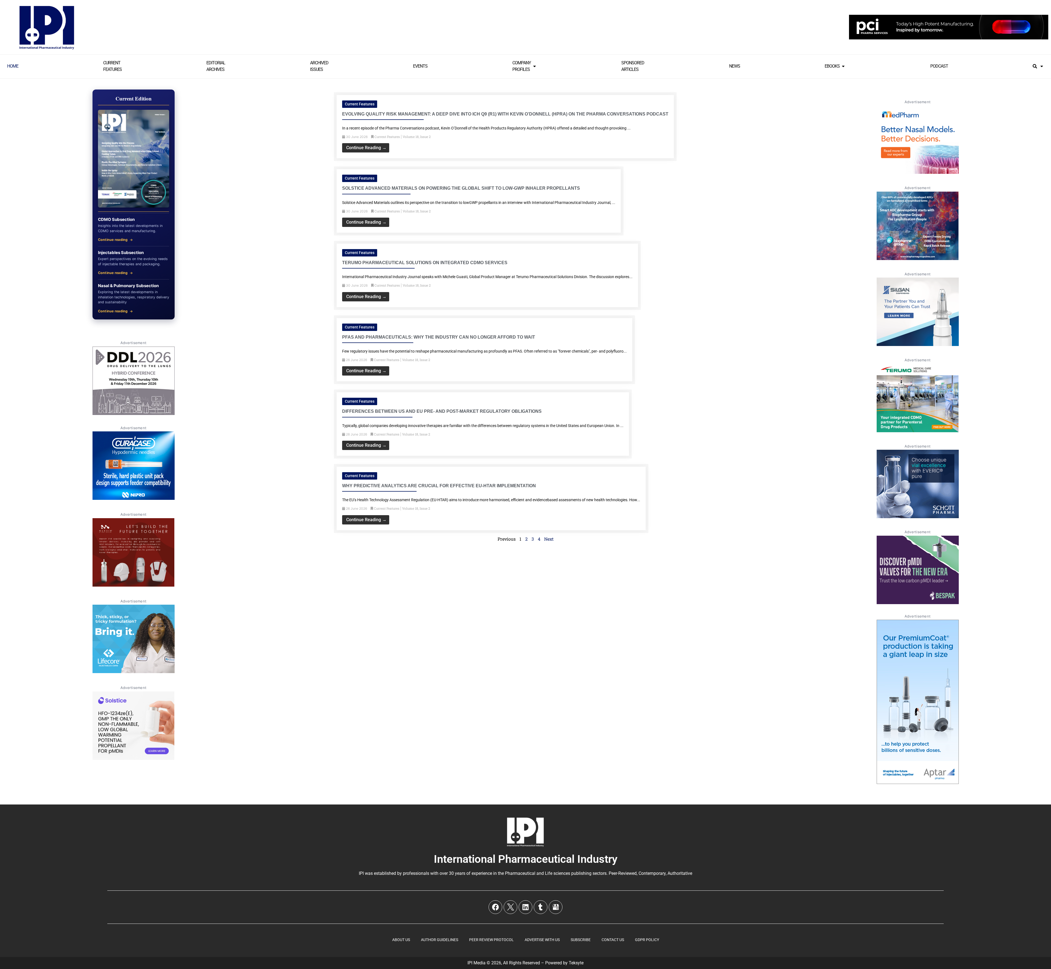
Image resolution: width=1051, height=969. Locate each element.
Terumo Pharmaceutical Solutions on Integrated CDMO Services (424, 262)
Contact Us (613, 940)
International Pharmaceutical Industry (525, 859)
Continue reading (113, 240)
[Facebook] (495, 907)
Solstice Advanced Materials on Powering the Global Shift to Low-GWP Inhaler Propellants (461, 188)
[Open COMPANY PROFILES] (534, 66)
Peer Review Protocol (491, 940)
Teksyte (576, 962)
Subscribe (581, 940)
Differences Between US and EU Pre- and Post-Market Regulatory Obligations (442, 411)
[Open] (1042, 66)
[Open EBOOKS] (843, 66)
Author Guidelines (439, 940)
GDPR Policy (647, 940)
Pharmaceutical (520, 873)
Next (549, 539)
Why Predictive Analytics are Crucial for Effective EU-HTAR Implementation (439, 485)
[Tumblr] (540, 907)
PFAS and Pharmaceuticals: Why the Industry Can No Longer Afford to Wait (438, 337)
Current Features (359, 104)
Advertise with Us (542, 940)
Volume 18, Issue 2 (417, 137)
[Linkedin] (525, 907)
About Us (401, 940)
